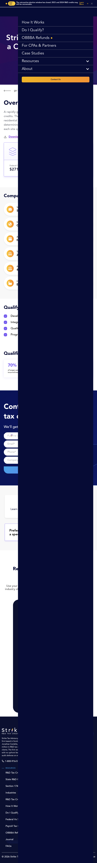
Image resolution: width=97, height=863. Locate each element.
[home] (11, 436)
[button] (55, 61)
